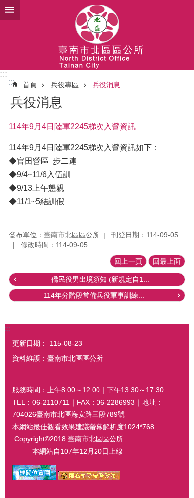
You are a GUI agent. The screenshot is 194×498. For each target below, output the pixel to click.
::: (3, 74)
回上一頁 (128, 261)
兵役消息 (106, 85)
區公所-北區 (97, 35)
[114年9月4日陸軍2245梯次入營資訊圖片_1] (34, 478)
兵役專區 (65, 85)
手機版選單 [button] (10, 10)
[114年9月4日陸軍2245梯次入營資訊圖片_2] (89, 478)
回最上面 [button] (167, 261)
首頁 (30, 85)
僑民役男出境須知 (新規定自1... (100, 279)
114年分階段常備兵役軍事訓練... (94, 295)
